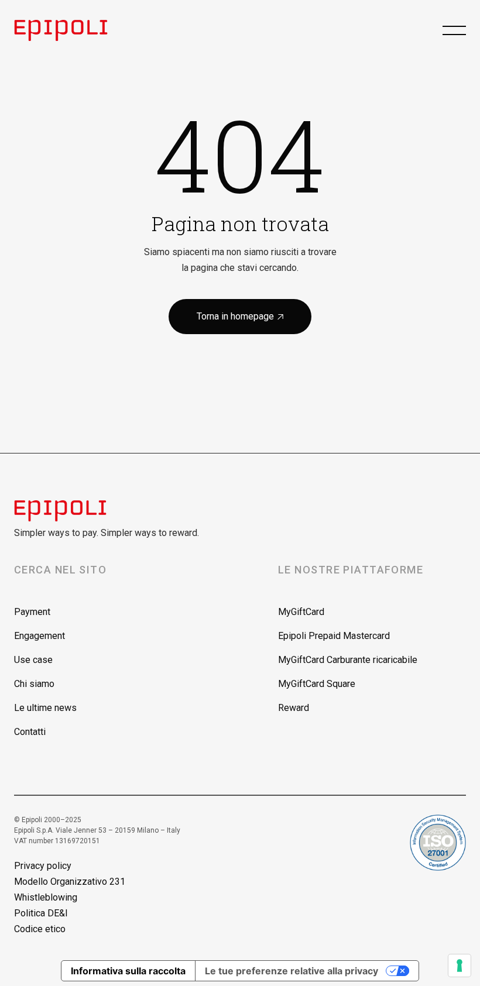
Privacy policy (42, 865)
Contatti (30, 731)
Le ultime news (45, 707)
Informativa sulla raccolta (128, 971)
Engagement (39, 635)
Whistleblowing (45, 897)
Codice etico (40, 929)
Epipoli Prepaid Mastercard (334, 635)
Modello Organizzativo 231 (69, 881)
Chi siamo (34, 683)
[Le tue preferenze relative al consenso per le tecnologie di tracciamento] (459, 965)
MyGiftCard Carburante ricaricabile (347, 659)
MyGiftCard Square (316, 683)
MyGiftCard (301, 611)
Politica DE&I (41, 913)
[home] (71, 30)
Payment (32, 611)
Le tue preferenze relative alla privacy (291, 971)
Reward (293, 707)
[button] (454, 30)
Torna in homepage (240, 316)
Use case (33, 659)
